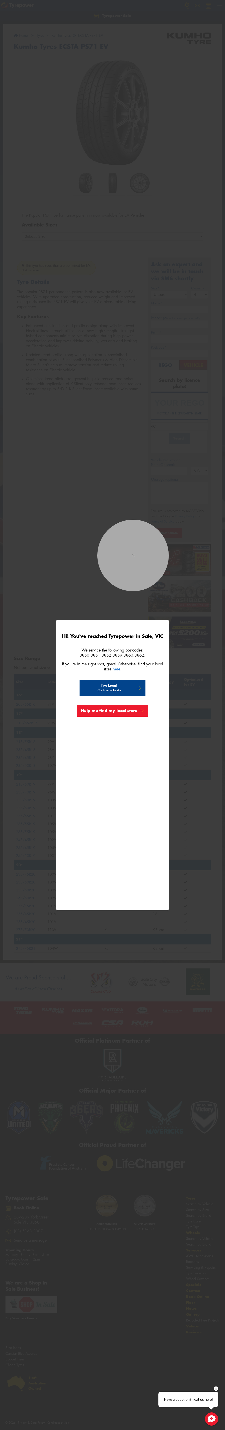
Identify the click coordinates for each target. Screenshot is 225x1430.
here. (117, 669)
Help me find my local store (109, 710)
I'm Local (109, 687)
